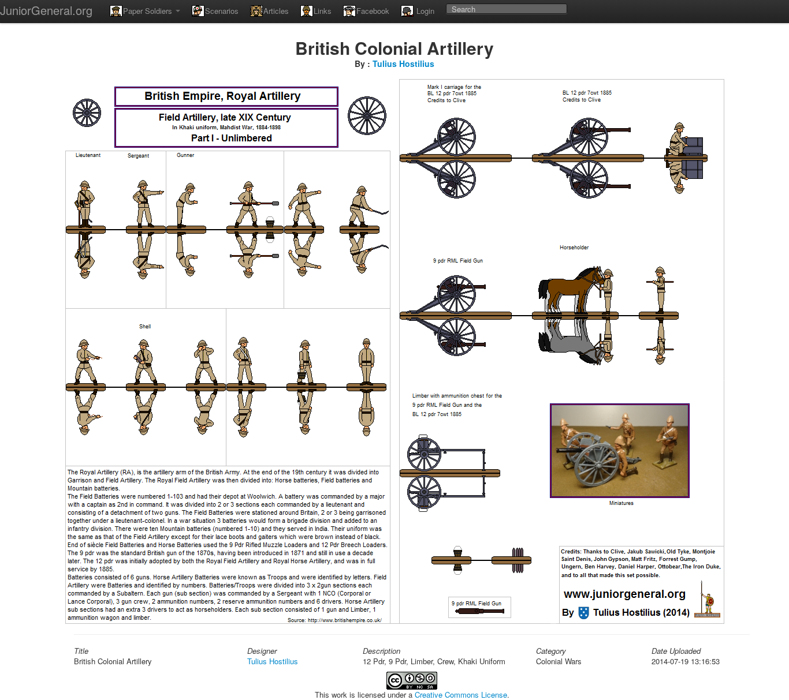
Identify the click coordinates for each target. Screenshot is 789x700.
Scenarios (222, 10)
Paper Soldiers (148, 10)
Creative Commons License (461, 694)
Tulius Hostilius (403, 63)
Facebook (372, 10)
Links (323, 10)
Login (424, 10)
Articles (276, 10)
